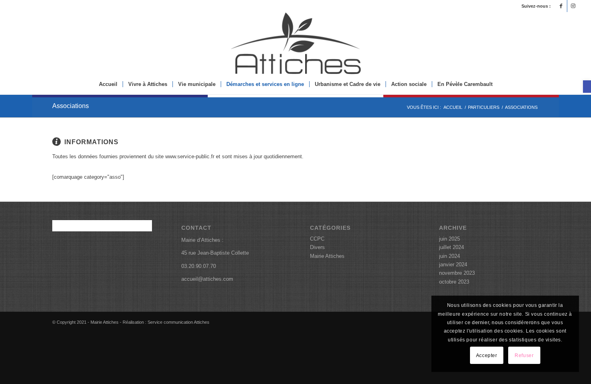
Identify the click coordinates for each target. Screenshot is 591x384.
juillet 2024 (451, 247)
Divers (317, 247)
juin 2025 (449, 239)
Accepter (486, 355)
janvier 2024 (453, 264)
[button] (587, 86)
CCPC (317, 239)
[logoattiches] (295, 43)
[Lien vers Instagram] (573, 6)
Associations (70, 105)
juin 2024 (449, 256)
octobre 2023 (454, 282)
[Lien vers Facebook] (561, 6)
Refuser (524, 355)
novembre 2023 (457, 273)
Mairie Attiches (327, 256)
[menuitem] (108, 84)
